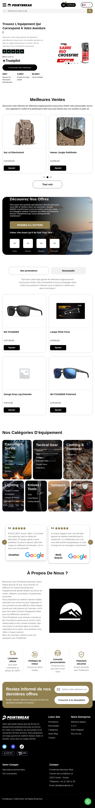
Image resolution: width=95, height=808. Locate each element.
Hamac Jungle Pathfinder (17, 152)
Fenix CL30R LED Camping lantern (68, 152)
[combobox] (46, 11)
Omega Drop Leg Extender (18, 394)
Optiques (58, 485)
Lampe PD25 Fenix (60, 332)
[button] (65, 63)
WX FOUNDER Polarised (63, 394)
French (87, 5)
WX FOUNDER (11, 332)
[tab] (28, 270)
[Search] (4, 11)
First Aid (80, 485)
